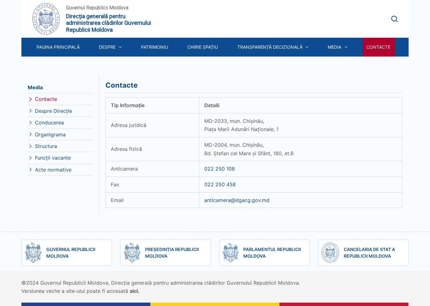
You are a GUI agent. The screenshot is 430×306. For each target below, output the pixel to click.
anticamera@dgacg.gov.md (236, 200)
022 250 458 (220, 184)
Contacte (378, 47)
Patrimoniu (154, 47)
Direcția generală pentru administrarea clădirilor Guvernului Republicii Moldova (108, 23)
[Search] (394, 19)
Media (334, 47)
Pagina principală (58, 47)
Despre (107, 47)
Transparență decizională (270, 47)
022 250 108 (219, 169)
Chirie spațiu (202, 47)
